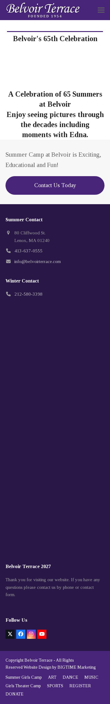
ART (52, 677)
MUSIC (91, 677)
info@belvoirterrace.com (37, 261)
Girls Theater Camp (23, 686)
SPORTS (55, 686)
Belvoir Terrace (38, 660)
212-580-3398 (28, 294)
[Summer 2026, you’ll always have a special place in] (55, 399)
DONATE (15, 694)
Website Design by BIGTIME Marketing (60, 667)
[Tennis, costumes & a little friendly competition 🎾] (55, 458)
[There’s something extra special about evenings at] (55, 341)
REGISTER (80, 686)
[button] (101, 10)
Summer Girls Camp (24, 677)
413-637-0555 (28, 250)
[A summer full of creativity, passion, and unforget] (55, 516)
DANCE (70, 677)
